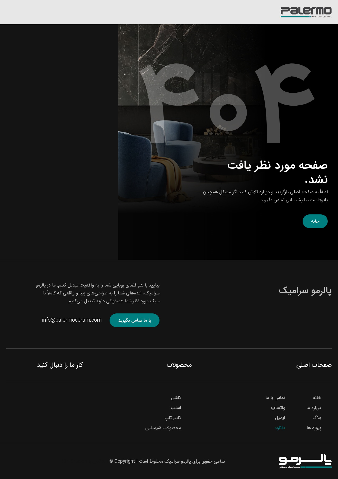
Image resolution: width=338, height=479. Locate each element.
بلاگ (316, 417)
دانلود (279, 427)
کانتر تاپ (173, 417)
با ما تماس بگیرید (134, 320)
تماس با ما (275, 397)
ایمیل (280, 417)
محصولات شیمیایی (163, 427)
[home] (306, 12)
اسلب (176, 407)
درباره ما (313, 407)
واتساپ (278, 407)
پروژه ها (314, 427)
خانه (315, 221)
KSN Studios (73, 461)
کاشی (176, 397)
